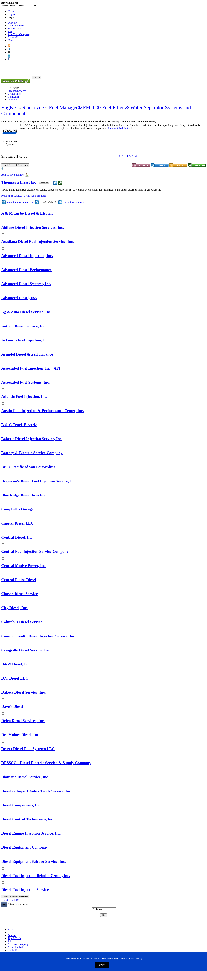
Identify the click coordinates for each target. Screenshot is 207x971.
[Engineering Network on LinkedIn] (9, 49)
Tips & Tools (14, 28)
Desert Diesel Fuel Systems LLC (28, 749)
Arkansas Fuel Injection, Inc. (25, 340)
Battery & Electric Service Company (32, 453)
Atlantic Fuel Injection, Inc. (24, 396)
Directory (12, 22)
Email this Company (74, 202)
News (11, 932)
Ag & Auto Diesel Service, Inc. (26, 312)
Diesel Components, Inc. (21, 805)
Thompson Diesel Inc (18, 182)
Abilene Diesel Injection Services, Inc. (32, 227)
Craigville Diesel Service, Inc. (25, 650)
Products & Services (11, 195)
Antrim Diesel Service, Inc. (23, 326)
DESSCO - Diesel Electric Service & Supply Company (46, 763)
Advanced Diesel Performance (26, 270)
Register (12, 14)
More (10, 40)
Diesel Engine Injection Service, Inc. (31, 833)
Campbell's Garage (17, 509)
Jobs (10, 31)
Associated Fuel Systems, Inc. (25, 382)
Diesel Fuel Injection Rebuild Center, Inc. (35, 875)
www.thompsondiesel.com (20, 202)
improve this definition (119, 128)
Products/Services (17, 90)
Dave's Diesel (12, 706)
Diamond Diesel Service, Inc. (25, 777)
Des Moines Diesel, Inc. (20, 734)
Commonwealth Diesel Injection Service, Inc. (38, 636)
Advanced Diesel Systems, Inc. (26, 284)
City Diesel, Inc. (14, 608)
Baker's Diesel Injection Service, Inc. (31, 439)
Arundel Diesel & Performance (27, 354)
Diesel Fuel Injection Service (25, 889)
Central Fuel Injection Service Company (35, 551)
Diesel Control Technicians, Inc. (27, 819)
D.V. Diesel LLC (14, 678)
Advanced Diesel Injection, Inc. (27, 256)
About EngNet (15, 947)
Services (12, 935)
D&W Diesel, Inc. (15, 664)
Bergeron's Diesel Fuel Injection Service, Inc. (38, 481)
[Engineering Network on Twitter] (9, 55)
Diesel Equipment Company (24, 847)
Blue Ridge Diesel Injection (23, 495)
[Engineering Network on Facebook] (9, 59)
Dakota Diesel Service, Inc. (23, 692)
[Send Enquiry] (60, 202)
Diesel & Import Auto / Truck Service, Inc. (36, 791)
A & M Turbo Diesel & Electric (27, 213)
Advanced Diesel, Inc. (19, 298)
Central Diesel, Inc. (17, 537)
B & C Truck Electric (19, 425)
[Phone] (37, 202)
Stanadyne (33, 107)
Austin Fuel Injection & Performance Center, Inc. (42, 410)
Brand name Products (35, 195)
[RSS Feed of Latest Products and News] (9, 46)
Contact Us (13, 37)
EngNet (9, 107)
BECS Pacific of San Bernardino (28, 467)
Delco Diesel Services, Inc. (23, 720)
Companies (13, 96)
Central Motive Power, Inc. (23, 565)
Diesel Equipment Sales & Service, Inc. (33, 861)
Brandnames (14, 93)
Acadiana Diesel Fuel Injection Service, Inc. (37, 241)
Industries (13, 99)
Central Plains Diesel (18, 580)
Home (11, 11)
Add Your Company (18, 944)
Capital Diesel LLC (17, 523)
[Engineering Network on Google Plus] (9, 52)
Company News (16, 25)
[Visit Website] (4, 202)
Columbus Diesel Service (21, 622)
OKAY (102, 965)
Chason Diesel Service (19, 594)
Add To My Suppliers (12, 174)
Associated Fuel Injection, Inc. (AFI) (31, 368)
